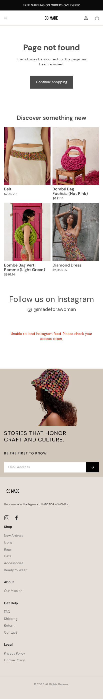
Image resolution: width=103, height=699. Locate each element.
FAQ (7, 612)
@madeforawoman (55, 309)
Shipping (11, 619)
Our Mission (13, 591)
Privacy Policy (14, 653)
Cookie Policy (14, 660)
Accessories (14, 563)
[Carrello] (97, 17)
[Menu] (6, 18)
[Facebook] (16, 518)
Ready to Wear (15, 570)
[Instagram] (7, 518)
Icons (8, 542)
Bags (8, 549)
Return (9, 625)
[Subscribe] (92, 467)
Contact (10, 632)
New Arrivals (13, 536)
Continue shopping (51, 82)
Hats (7, 556)
